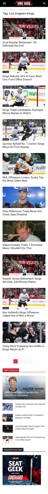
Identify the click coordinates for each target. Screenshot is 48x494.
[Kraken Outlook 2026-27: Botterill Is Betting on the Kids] (8, 418)
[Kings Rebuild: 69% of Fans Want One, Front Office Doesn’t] (24, 62)
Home (5, 9)
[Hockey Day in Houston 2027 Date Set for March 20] (8, 407)
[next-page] (31, 361)
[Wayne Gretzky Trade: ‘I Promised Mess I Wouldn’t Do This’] (24, 231)
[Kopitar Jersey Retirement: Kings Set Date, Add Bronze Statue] (24, 264)
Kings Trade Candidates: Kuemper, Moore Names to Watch (23, 111)
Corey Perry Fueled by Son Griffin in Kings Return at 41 (23, 348)
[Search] (44, 3)
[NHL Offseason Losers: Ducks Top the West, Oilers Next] (24, 163)
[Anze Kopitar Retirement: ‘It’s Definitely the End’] (24, 28)
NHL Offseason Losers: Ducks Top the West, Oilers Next (23, 179)
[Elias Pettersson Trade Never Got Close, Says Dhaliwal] (24, 197)
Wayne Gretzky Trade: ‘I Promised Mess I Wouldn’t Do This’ (22, 246)
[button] (4, 3)
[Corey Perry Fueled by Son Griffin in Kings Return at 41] (24, 332)
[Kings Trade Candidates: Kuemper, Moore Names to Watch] (24, 96)
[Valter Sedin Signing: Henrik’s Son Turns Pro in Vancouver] (24, 387)
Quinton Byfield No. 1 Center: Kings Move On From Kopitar (23, 145)
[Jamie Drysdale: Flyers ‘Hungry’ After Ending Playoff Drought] (8, 429)
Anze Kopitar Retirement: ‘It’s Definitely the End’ (20, 44)
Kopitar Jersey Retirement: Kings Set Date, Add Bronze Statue (22, 280)
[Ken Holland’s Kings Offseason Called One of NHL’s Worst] (24, 298)
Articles (5, 38)
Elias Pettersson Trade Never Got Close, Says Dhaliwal (22, 213)
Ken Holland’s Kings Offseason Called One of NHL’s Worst (21, 314)
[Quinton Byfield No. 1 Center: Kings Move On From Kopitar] (24, 129)
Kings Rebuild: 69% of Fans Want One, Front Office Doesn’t (22, 78)
